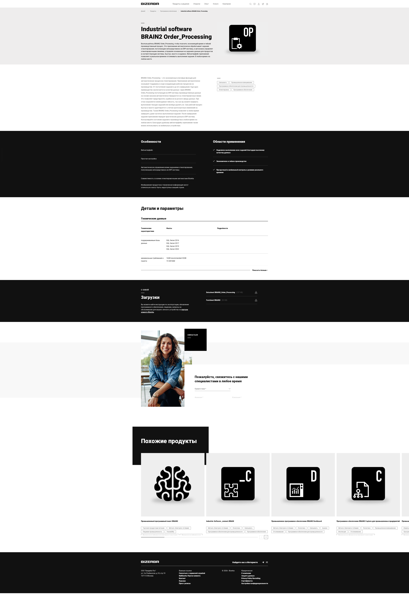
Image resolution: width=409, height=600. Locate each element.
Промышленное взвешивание (241, 82)
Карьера (182, 581)
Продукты (153, 11)
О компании (246, 573)
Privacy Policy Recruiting (250, 578)
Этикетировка (224, 90)
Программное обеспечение (168, 11)
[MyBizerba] (259, 4)
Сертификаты (247, 581)
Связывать (223, 82)
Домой (143, 11)
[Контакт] (255, 4)
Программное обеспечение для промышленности (236, 86)
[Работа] (263, 4)
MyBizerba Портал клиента (189, 576)
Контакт (182, 578)
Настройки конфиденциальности (254, 583)
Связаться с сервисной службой (192, 573)
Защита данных (247, 576)
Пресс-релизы (185, 583)
